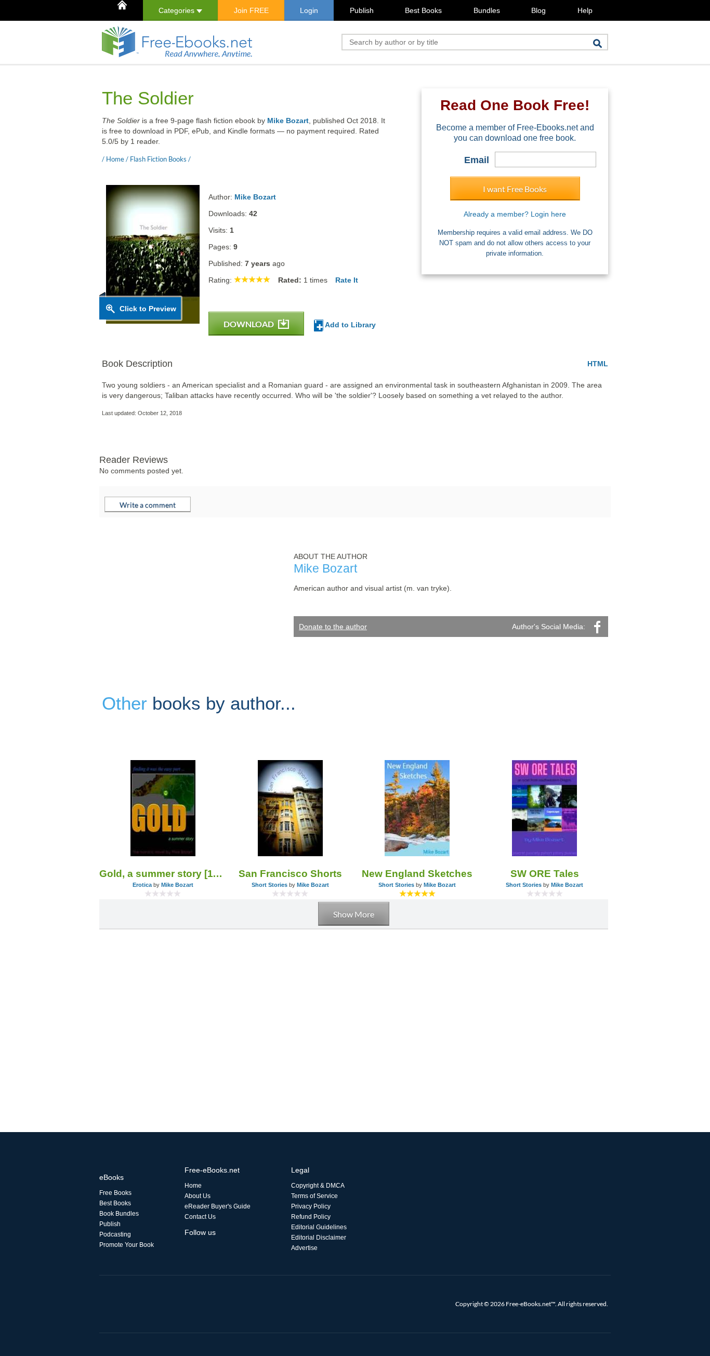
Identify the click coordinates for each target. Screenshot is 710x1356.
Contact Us (200, 1216)
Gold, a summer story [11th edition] (163, 873)
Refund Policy (311, 1216)
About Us (198, 1196)
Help (585, 10)
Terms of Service (314, 1196)
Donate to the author (333, 626)
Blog (538, 10)
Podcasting (115, 1234)
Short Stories (269, 885)
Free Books (115, 1193)
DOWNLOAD (249, 324)
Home (193, 1185)
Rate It (346, 280)
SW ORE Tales (544, 873)
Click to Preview (148, 308)
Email (476, 160)
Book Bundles (119, 1213)
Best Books (423, 10)
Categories (177, 10)
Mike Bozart (288, 120)
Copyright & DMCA (318, 1185)
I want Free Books (515, 189)
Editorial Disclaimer (318, 1237)
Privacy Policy (311, 1206)
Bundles (487, 10)
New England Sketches (417, 873)
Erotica (142, 885)
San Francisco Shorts (290, 873)
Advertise (304, 1248)
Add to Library (349, 325)
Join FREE (251, 10)
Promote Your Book (126, 1244)
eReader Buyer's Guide (218, 1206)
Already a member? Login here (515, 214)
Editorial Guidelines (319, 1227)
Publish (362, 10)
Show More (353, 914)
